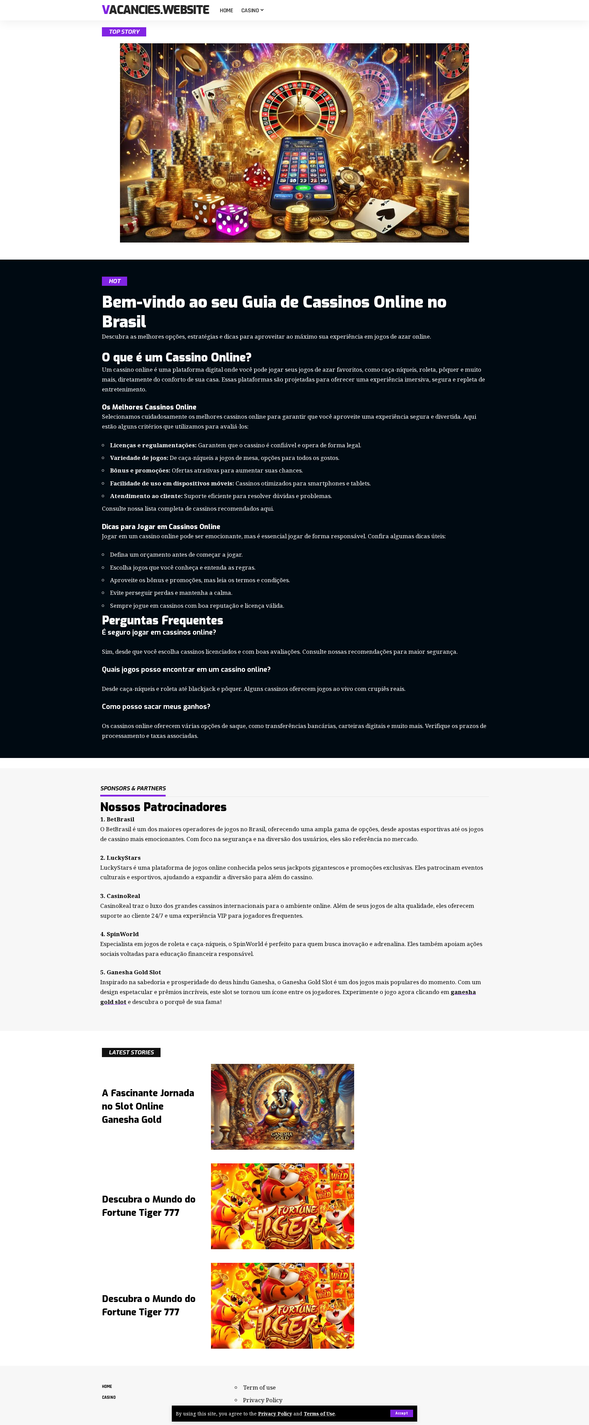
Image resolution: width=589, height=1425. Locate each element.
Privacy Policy (275, 1413)
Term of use (259, 1387)
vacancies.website (155, 10)
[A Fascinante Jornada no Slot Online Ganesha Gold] (282, 1107)
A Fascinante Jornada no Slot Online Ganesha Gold (148, 1106)
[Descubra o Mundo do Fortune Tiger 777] (282, 1206)
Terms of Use (319, 1413)
